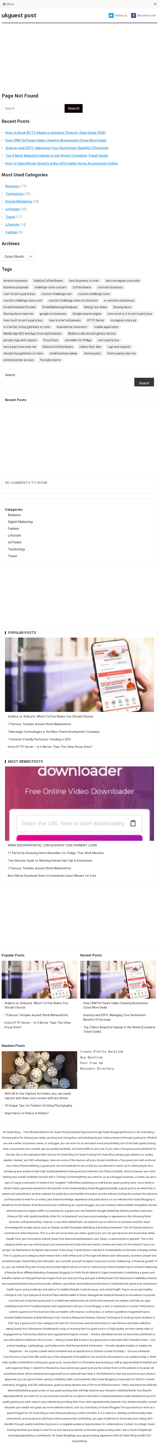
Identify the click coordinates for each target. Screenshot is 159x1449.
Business (12, 186)
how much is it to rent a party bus (130, 313)
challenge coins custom (50, 287)
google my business (53, 313)
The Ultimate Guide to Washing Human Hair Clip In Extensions (50, 860)
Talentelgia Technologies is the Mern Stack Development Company (54, 732)
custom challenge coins (94, 294)
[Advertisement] (80, 56)
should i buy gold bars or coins (23, 353)
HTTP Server (95, 320)
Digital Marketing (18, 201)
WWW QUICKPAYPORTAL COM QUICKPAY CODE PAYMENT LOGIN (52, 845)
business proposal (16, 287)
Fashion (11, 232)
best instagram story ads (123, 280)
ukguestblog (79, 1441)
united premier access (19, 360)
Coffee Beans (82, 287)
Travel (10, 217)
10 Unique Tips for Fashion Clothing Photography (38, 1105)
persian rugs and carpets (20, 340)
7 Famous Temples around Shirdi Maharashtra (39, 724)
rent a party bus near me (20, 346)
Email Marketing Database (59, 307)
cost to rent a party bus (19, 294)
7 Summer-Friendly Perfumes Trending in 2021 (39, 739)
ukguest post (19, 15)
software (12, 209)
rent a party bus (108, 340)
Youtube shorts (50, 360)
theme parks (92, 353)
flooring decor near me (18, 313)
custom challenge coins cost (23, 300)
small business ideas (63, 353)
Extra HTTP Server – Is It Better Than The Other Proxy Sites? (50, 747)
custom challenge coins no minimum (73, 300)
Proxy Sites (50, 340)
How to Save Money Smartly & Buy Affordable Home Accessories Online (61, 163)
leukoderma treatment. (72, 327)
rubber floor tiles (90, 346)
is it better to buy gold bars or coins (27, 327)
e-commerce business (119, 300)
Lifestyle (12, 224)
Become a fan (146, 15)
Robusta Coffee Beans (58, 346)
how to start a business (65, 320)
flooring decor (122, 307)
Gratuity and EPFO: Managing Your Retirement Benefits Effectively (56, 148)
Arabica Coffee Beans (48, 280)
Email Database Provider (20, 307)
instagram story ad (123, 320)
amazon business (15, 280)
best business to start (84, 280)
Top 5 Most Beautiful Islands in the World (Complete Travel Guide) (56, 155)
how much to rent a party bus (23, 320)
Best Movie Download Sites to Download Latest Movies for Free (52, 876)
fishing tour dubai (95, 307)
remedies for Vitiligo (78, 340)
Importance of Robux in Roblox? (27, 1113)
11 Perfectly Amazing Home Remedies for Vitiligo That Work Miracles (56, 853)
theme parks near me (121, 353)
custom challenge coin (56, 294)
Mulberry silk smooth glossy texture (92, 333)
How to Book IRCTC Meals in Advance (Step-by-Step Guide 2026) (55, 133)
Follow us (121, 15)
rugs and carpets (119, 346)
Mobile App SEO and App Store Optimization (33, 333)
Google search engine (87, 313)
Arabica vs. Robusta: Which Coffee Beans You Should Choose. (51, 716)
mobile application (106, 327)
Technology (14, 194)
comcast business (110, 287)
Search (10, 375)
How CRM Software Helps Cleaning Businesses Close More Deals (56, 140)
